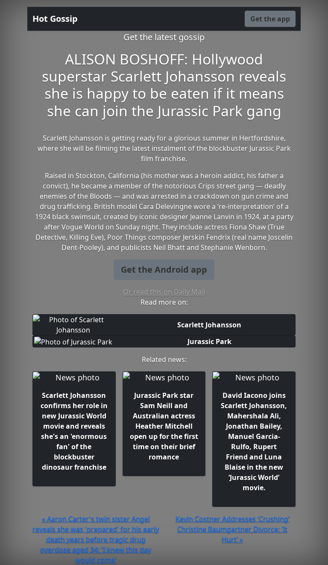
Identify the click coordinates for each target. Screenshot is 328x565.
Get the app (270, 19)
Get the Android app (164, 269)
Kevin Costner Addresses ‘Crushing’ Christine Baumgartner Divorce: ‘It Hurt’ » (233, 529)
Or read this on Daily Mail (164, 292)
